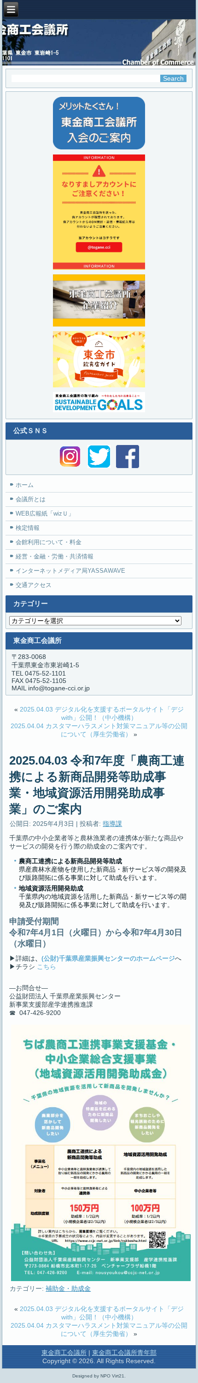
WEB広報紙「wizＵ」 (45, 513)
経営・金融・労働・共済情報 (54, 556)
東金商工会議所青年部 (124, 1352)
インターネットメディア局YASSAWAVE (70, 570)
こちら (46, 966)
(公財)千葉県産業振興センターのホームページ (108, 958)
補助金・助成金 (68, 1288)
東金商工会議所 (64, 1352)
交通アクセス (34, 585)
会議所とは (31, 499)
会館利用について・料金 (49, 542)
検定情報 (28, 527)
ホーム (25, 484)
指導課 (112, 823)
